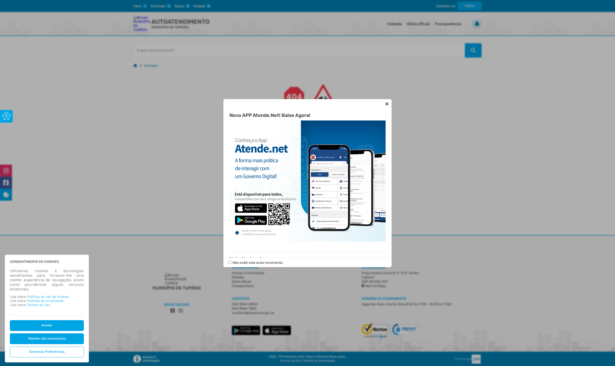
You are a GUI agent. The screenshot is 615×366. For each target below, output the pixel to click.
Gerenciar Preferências (47, 352)
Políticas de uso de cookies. (48, 297)
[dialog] (47, 308)
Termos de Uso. (39, 305)
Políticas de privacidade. (45, 301)
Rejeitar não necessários (47, 338)
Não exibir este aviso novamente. (258, 263)
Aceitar (46, 325)
